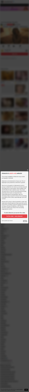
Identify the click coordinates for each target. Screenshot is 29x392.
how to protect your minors (7, 220)
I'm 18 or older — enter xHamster (14, 216)
